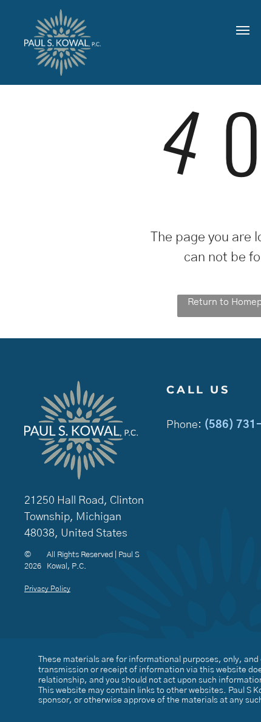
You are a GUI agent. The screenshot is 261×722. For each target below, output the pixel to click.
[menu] (243, 30)
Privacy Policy (47, 588)
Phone (182, 424)
